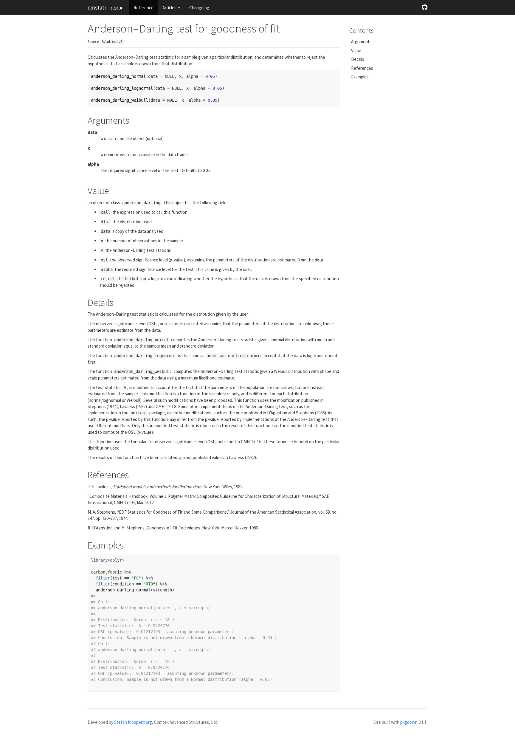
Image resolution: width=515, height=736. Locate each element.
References (362, 68)
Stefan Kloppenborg (133, 722)
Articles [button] (169, 7)
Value (356, 50)
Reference (143, 7)
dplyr (116, 560)
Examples (360, 77)
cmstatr (97, 7)
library (99, 560)
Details (357, 59)
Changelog (199, 7)
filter (103, 578)
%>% (127, 572)
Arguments (361, 41)
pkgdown (409, 722)
